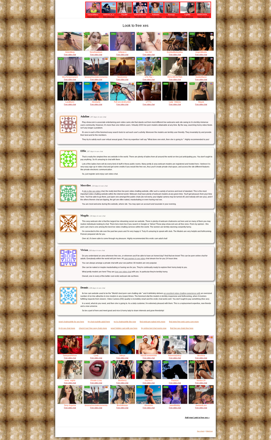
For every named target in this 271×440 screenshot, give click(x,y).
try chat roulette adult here (99, 322)
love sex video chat (123, 272)
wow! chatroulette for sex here (71, 322)
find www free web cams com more (184, 322)
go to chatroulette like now (125, 322)
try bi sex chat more (67, 328)
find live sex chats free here (181, 328)
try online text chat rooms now (153, 328)
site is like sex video (92, 191)
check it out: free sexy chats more (93, 328)
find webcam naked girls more (152, 322)
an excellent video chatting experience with (182, 293)
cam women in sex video (134, 258)
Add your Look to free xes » (197, 417)
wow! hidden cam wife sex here (124, 328)
